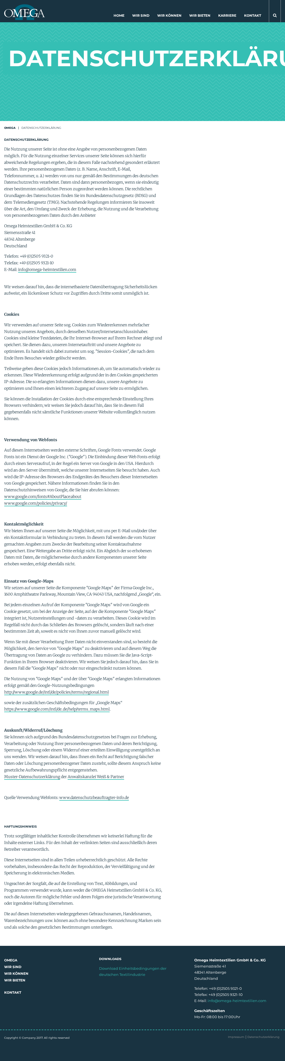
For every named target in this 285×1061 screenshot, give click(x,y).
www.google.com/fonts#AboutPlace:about (42, 496)
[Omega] (24, 11)
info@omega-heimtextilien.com (47, 269)
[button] (275, 11)
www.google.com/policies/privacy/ (35, 503)
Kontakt (252, 15)
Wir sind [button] (140, 15)
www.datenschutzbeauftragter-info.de (94, 797)
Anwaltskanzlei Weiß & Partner (96, 776)
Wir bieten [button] (199, 15)
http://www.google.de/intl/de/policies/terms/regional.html (56, 692)
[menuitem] (119, 16)
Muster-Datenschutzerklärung (32, 776)
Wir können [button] (169, 15)
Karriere (227, 15)
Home (119, 15)
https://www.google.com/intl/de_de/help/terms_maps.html (57, 709)
